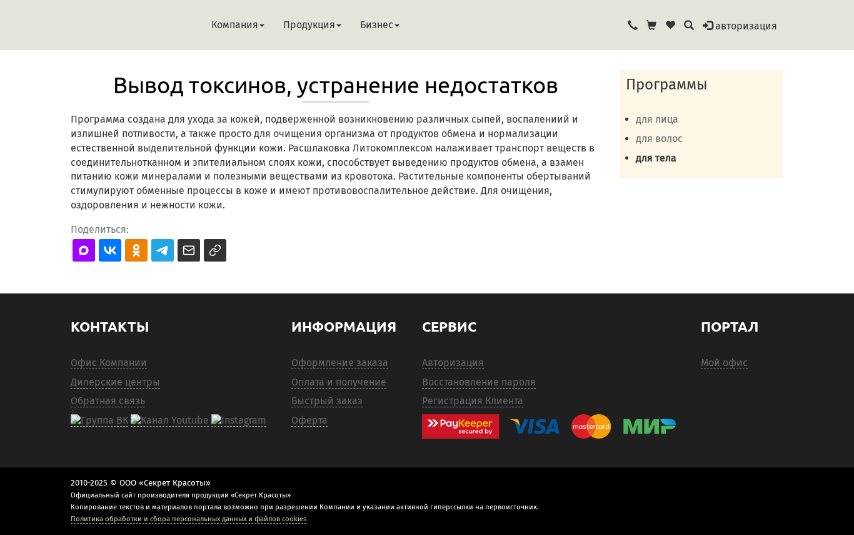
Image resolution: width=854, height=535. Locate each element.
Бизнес (376, 25)
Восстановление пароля (479, 382)
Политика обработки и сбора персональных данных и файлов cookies (188, 518)
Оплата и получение (338, 382)
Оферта (309, 420)
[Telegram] (238, 420)
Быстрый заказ (327, 401)
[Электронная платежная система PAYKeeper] (555, 426)
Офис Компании (109, 363)
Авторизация (453, 363)
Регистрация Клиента (472, 401)
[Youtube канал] (170, 420)
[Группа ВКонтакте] (99, 420)
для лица (657, 119)
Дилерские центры (115, 382)
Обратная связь (108, 401)
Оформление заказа (339, 363)
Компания (234, 25)
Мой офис (724, 363)
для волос (659, 139)
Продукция (309, 25)
